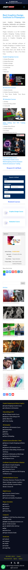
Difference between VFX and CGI (9, 370)
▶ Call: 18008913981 (8, 526)
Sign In (15, 558)
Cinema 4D (10, 486)
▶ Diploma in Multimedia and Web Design (13, 454)
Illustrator (11, 480)
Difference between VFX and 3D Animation (11, 302)
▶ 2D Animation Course (9, 469)
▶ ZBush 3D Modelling (8, 436)
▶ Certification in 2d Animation (10, 408)
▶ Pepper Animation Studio (10, 532)
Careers (19, 556)
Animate (14, 482)
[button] (3, 567)
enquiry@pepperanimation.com (15, 521)
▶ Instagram (6, 541)
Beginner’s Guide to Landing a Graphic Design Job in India (13, 388)
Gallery (20, 558)
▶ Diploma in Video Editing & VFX (11, 416)
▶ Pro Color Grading (8, 421)
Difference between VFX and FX (9, 353)
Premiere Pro (18, 480)
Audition (19, 482)
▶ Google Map (6, 548)
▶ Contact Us (6, 506)
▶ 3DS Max (6, 434)
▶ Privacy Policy (7, 511)
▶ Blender (5, 431)
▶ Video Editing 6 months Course (11, 414)
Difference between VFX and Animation (10, 336)
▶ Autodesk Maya (7, 429)
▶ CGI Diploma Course (8, 458)
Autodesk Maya (17, 484)
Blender (5, 486)
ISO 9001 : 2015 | (10, 556)
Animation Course (14, 221)
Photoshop (5, 480)
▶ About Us (6, 504)
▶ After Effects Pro (7, 419)
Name (5, 179)
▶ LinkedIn (5, 543)
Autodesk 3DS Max (7, 484)
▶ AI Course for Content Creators (11, 493)
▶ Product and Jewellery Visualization (12, 498)
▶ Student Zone (7, 530)
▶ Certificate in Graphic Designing (11, 465)
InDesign (9, 482)
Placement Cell (8, 558)
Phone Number (7, 184)
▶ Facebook (6, 539)
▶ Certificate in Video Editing (10, 467)
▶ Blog (4, 528)
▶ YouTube (5, 545)
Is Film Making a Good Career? (8, 319)
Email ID (6, 189)
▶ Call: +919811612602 (9, 524)
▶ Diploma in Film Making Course (11, 456)
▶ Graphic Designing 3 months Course (12, 406)
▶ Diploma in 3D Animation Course (11, 427)
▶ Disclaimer (6, 508)
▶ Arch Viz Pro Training (8, 495)
